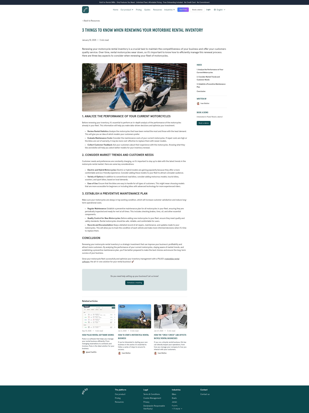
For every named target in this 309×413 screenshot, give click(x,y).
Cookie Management (152, 398)
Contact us (205, 394)
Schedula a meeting (134, 283)
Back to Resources (92, 21)
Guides (147, 10)
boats (174, 398)
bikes (174, 394)
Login (208, 10)
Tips (122, 306)
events (175, 406)
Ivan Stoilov (126, 353)
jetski (174, 402)
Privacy (146, 402)
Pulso (86, 306)
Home (115, 10)
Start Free (183, 10)
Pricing (138, 10)
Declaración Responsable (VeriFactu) (154, 407)
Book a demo (197, 10)
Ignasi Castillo (91, 352)
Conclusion (201, 91)
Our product (120, 394)
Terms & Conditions (151, 394)
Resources (157, 10)
